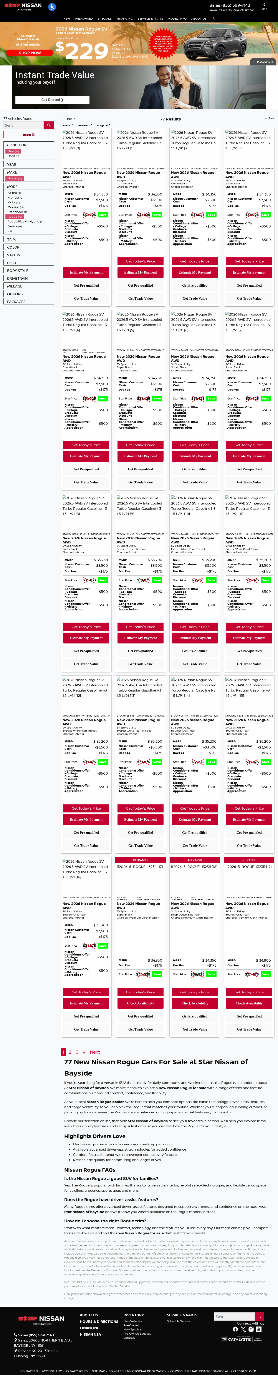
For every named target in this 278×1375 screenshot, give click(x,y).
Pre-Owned (131, 1325)
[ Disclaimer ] (263, 61)
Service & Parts (182, 1315)
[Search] (49, 125)
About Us (89, 1315)
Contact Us (29, 1371)
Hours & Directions (99, 1322)
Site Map (98, 1371)
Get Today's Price (140, 261)
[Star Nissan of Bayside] (23, 6)
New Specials (133, 1329)
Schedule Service (178, 1321)
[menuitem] (29, 151)
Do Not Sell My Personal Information (138, 1371)
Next (272, 43)
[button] (52, 7)
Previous (5, 43)
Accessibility (52, 1371)
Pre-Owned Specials (137, 1333)
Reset (27, 135)
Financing (89, 1328)
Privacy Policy (77, 1371)
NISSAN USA (90, 1335)
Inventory (134, 1315)
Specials (129, 1338)
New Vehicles (133, 1321)
